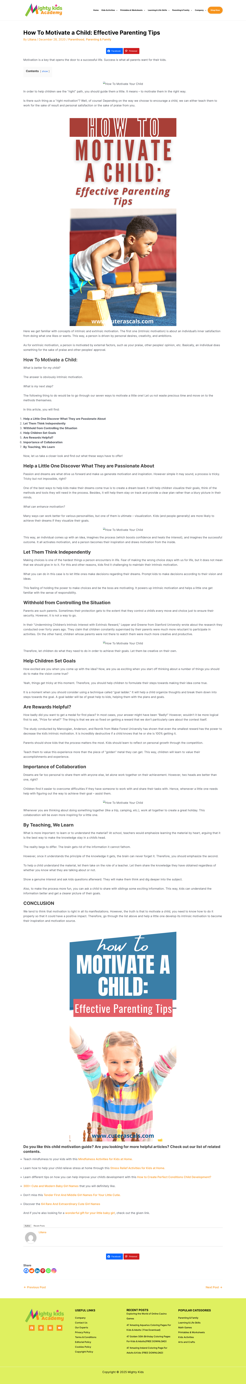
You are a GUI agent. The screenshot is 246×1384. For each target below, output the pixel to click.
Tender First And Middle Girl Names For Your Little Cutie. (82, 1195)
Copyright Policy (84, 1351)
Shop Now (215, 10)
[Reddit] (31, 1270)
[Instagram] (53, 1270)
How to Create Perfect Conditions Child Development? (174, 1177)
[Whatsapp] (48, 1270)
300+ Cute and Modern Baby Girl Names (51, 1186)
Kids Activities (108, 10)
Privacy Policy (82, 1332)
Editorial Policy (83, 1342)
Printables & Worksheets (131, 10)
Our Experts (81, 1327)
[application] (116, 10)
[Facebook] (26, 1270)
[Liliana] (30, 1237)
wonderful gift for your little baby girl (90, 1213)
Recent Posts (39, 1226)
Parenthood (76, 39)
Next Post (214, 1287)
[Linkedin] (37, 1270)
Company (199, 10)
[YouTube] (59, 1328)
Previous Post (35, 1287)
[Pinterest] (42, 1270)
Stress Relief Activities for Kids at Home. (137, 1168)
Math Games (185, 1327)
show (45, 71)
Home (96, 10)
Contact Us (81, 1322)
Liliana (42, 1232)
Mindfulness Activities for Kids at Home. (105, 1159)
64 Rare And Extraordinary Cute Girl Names (70, 1204)
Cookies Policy (83, 1346)
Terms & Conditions (85, 1337)
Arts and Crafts (186, 1342)
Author (27, 1226)
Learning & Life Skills (157, 10)
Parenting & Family (180, 10)
